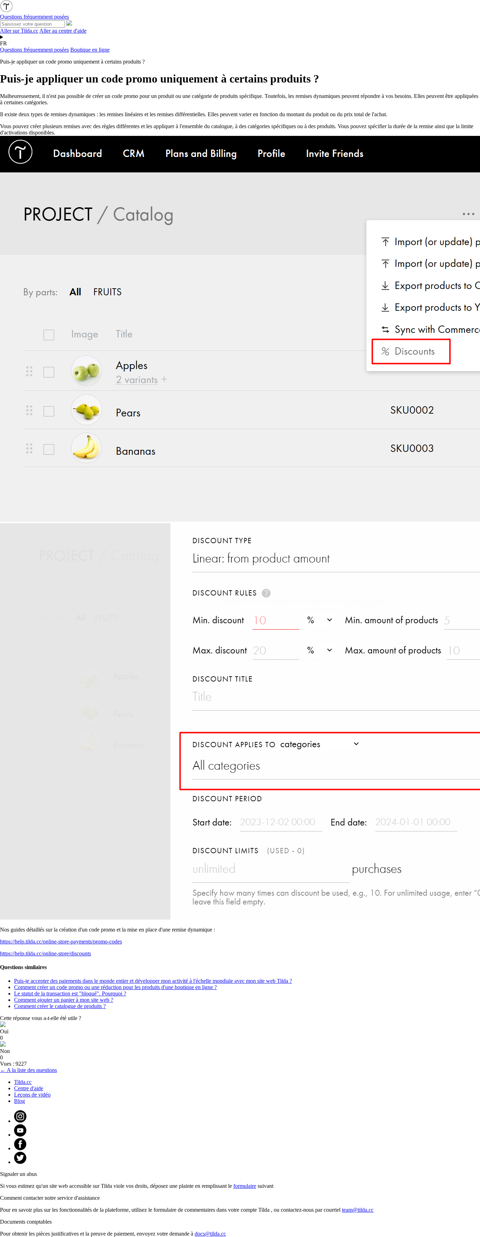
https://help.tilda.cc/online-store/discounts (45, 953)
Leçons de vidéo (32, 1095)
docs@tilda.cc (210, 1234)
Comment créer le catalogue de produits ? (60, 1006)
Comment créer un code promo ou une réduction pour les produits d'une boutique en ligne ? (115, 987)
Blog (19, 1101)
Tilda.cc (23, 1082)
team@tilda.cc (358, 1210)
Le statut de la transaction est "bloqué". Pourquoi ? (70, 993)
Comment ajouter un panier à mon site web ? (63, 1000)
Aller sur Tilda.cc (19, 31)
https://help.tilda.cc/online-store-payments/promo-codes (61, 942)
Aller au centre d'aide (62, 31)
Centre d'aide (28, 1088)
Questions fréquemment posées (34, 50)
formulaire (244, 1186)
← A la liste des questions (28, 1070)
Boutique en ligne (90, 50)
